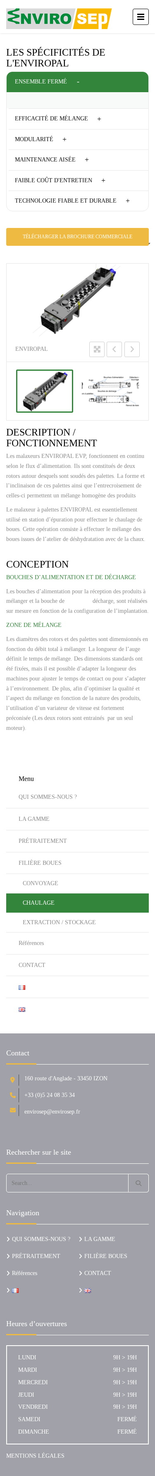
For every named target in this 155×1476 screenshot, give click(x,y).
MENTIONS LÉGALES (35, 1456)
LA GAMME (34, 819)
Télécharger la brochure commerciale (77, 237)
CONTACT (32, 965)
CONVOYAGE (40, 883)
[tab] (77, 81)
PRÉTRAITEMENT (43, 841)
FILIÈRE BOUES (40, 863)
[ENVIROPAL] (44, 391)
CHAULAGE (39, 903)
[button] (77, 81)
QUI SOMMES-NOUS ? (48, 797)
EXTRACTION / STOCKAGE (59, 922)
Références (31, 943)
